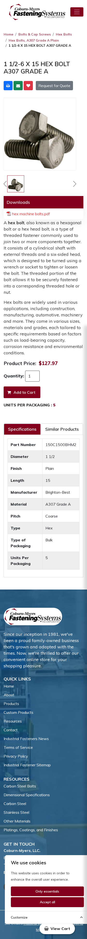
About (9, 694)
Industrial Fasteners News (26, 738)
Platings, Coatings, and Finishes (31, 829)
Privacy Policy (16, 756)
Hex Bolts (64, 34)
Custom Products (18, 712)
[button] (57, 928)
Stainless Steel (16, 812)
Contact (11, 729)
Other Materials (17, 821)
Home (8, 34)
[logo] (37, 12)
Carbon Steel (15, 803)
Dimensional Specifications (27, 794)
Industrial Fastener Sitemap (27, 764)
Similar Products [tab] (62, 429)
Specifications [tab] (22, 429)
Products (11, 703)
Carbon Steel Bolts (20, 786)
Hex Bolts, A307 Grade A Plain (34, 40)
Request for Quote (54, 85)
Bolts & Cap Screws (34, 34)
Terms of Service (18, 747)
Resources (13, 721)
